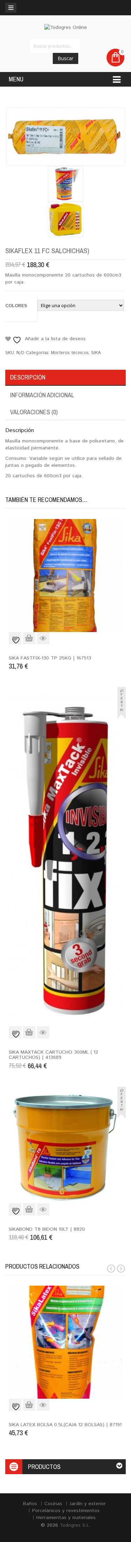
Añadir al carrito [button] (29, 638)
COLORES (16, 306)
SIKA (96, 353)
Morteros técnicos (70, 353)
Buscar (65, 58)
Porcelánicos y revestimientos (66, 1510)
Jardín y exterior (88, 1503)
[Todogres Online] (65, 27)
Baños (30, 1503)
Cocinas (53, 1503)
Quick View (43, 638)
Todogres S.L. (75, 1525)
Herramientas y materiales (66, 1517)
